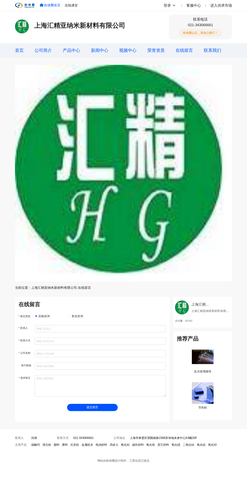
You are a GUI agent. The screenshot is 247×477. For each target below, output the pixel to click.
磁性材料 (138, 444)
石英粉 (74, 444)
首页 (19, 50)
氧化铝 (125, 444)
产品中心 (71, 50)
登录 (167, 5)
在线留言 (184, 50)
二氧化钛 (188, 444)
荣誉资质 (156, 50)
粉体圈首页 (52, 5)
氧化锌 (212, 444)
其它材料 (163, 444)
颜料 (56, 444)
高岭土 (114, 444)
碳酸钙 (35, 444)
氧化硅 (201, 444)
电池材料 (101, 444)
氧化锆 (150, 444)
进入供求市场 (221, 5)
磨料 (65, 444)
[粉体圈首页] (24, 5)
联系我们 (212, 50)
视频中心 (128, 50)
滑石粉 (46, 444)
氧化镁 (176, 444)
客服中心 (193, 5)
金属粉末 (87, 444)
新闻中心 (99, 50)
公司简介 (43, 50)
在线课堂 (71, 5)
